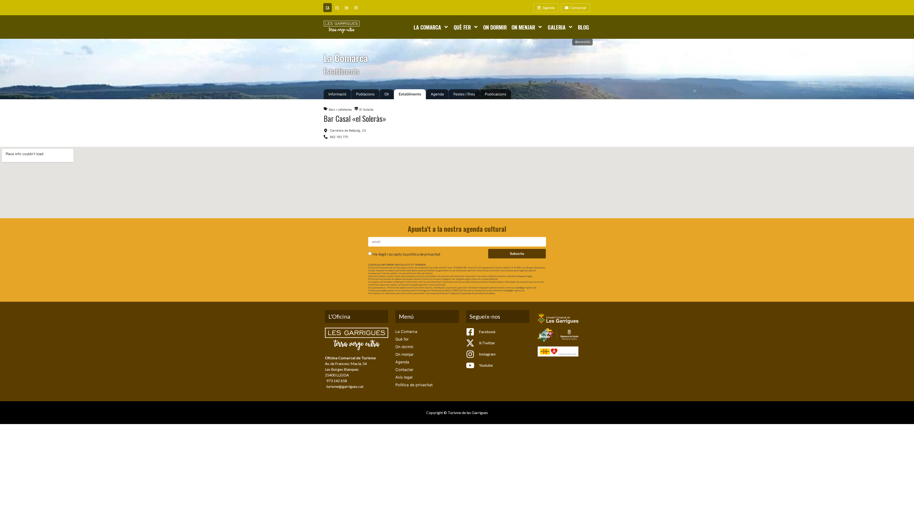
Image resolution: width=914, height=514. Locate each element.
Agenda (437, 94)
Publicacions (495, 94)
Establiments (410, 94)
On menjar (523, 27)
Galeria (557, 27)
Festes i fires (464, 94)
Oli (386, 94)
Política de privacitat (414, 384)
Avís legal (403, 377)
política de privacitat (423, 254)
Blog (583, 27)
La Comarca (427, 27)
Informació (337, 94)
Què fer (462, 27)
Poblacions (365, 94)
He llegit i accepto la (406, 254)
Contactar (404, 369)
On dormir (495, 27)
